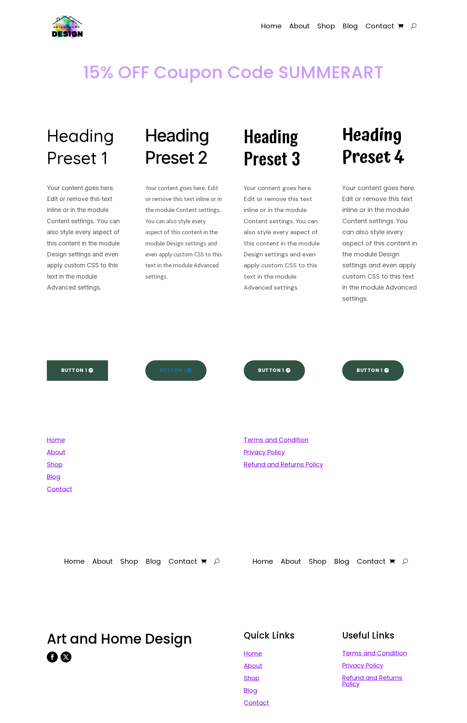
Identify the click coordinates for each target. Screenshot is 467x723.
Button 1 (74, 370)
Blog (350, 26)
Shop (326, 26)
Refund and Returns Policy (283, 464)
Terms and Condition (276, 440)
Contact (379, 26)
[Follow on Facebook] (52, 657)
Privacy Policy (264, 452)
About (299, 26)
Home (271, 26)
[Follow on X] (66, 657)
